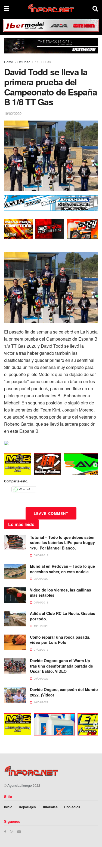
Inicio (8, 806)
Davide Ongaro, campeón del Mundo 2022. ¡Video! (64, 692)
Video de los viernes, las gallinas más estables (60, 592)
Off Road (23, 61)
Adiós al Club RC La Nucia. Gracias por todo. (62, 616)
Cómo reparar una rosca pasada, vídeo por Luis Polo (60, 639)
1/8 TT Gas (43, 61)
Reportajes (27, 806)
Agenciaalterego (19, 785)
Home (8, 61)
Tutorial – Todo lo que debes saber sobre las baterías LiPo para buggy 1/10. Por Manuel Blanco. (62, 542)
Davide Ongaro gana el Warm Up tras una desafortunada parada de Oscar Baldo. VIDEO (61, 666)
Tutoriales (50, 806)
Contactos (72, 806)
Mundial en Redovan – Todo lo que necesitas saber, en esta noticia (62, 568)
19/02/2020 (12, 113)
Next (95, 465)
